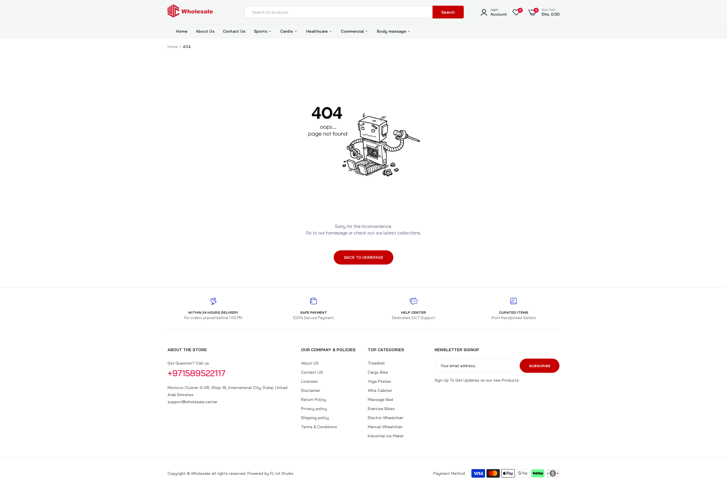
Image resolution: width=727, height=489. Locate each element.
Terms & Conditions (319, 426)
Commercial (353, 31)
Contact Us (234, 31)
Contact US (312, 372)
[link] (711, 448)
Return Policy (313, 399)
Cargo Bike (378, 372)
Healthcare (317, 31)
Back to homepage (363, 257)
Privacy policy (314, 408)
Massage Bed (380, 399)
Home (181, 31)
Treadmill (376, 363)
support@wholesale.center (193, 401)
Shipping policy (315, 417)
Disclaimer (310, 390)
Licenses (309, 381)
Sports (261, 31)
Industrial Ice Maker (386, 435)
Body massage (392, 31)
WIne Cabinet (380, 390)
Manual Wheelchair (385, 426)
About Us (205, 31)
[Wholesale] (190, 12)
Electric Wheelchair (386, 417)
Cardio (287, 31)
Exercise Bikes (381, 408)
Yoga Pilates (379, 381)
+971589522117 (196, 373)
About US (310, 363)
